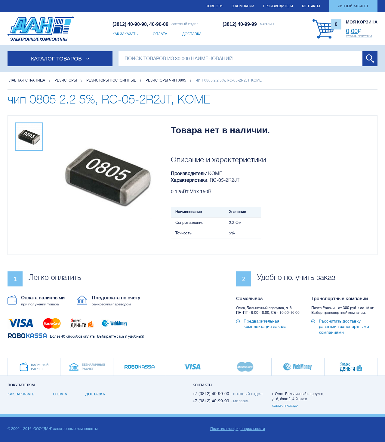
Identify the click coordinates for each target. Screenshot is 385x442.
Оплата (160, 34)
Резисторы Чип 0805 (166, 80)
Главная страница (26, 80)
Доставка (192, 34)
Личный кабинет (353, 6)
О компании (243, 6)
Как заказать (125, 34)
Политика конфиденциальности (237, 429)
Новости (214, 6)
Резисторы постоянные (111, 80)
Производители (278, 6)
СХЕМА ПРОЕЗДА (285, 405)
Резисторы (65, 80)
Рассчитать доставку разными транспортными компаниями (344, 326)
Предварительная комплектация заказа (265, 324)
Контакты (311, 6)
